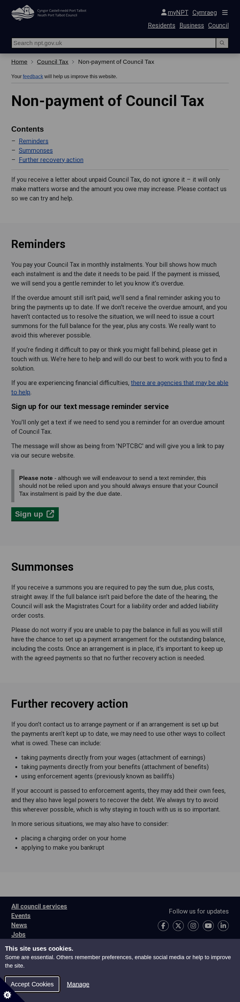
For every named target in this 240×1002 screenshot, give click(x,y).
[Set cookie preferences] (12, 989)
